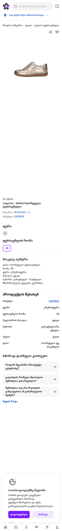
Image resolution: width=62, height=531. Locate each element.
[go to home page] (6, 6)
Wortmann (20, 212)
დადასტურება (19, 514)
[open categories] (15, 527)
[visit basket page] (46, 527)
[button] (26, 527)
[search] (15, 6)
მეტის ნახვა (10, 401)
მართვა (43, 514)
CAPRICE (19, 216)
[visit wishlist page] (36, 527)
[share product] (50, 32)
